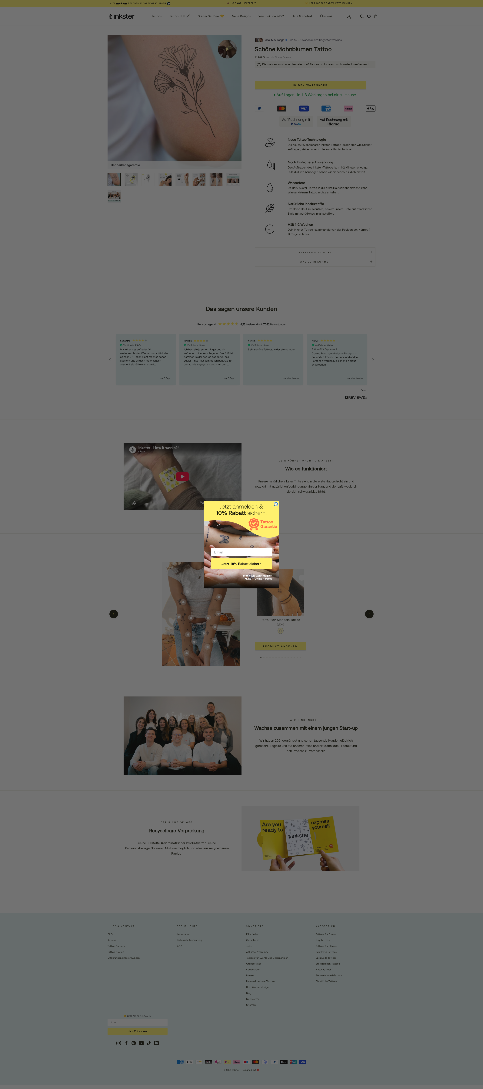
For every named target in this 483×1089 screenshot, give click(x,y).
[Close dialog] (276, 504)
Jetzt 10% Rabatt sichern (241, 563)
